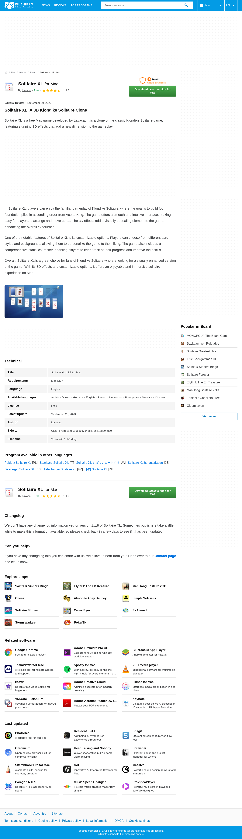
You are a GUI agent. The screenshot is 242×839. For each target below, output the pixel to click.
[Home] (6, 72)
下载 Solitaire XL (96, 469)
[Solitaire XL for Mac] (9, 86)
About (8, 813)
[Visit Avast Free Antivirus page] (152, 80)
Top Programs (81, 5)
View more (209, 416)
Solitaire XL (38, 83)
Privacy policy (71, 820)
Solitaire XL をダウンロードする (98, 462)
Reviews (60, 5)
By (24, 90)
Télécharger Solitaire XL (60, 469)
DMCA (119, 820)
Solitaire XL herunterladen (145, 462)
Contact (23, 813)
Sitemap (57, 813)
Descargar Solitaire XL (20, 469)
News (46, 5)
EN (228, 5)
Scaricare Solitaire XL (54, 462)
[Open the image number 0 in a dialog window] (34, 301)
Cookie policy (47, 820)
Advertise (39, 813)
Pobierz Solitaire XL (18, 462)
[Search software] (186, 5)
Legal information (97, 820)
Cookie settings (139, 820)
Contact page (165, 556)
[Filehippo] (19, 5)
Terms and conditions (19, 820)
